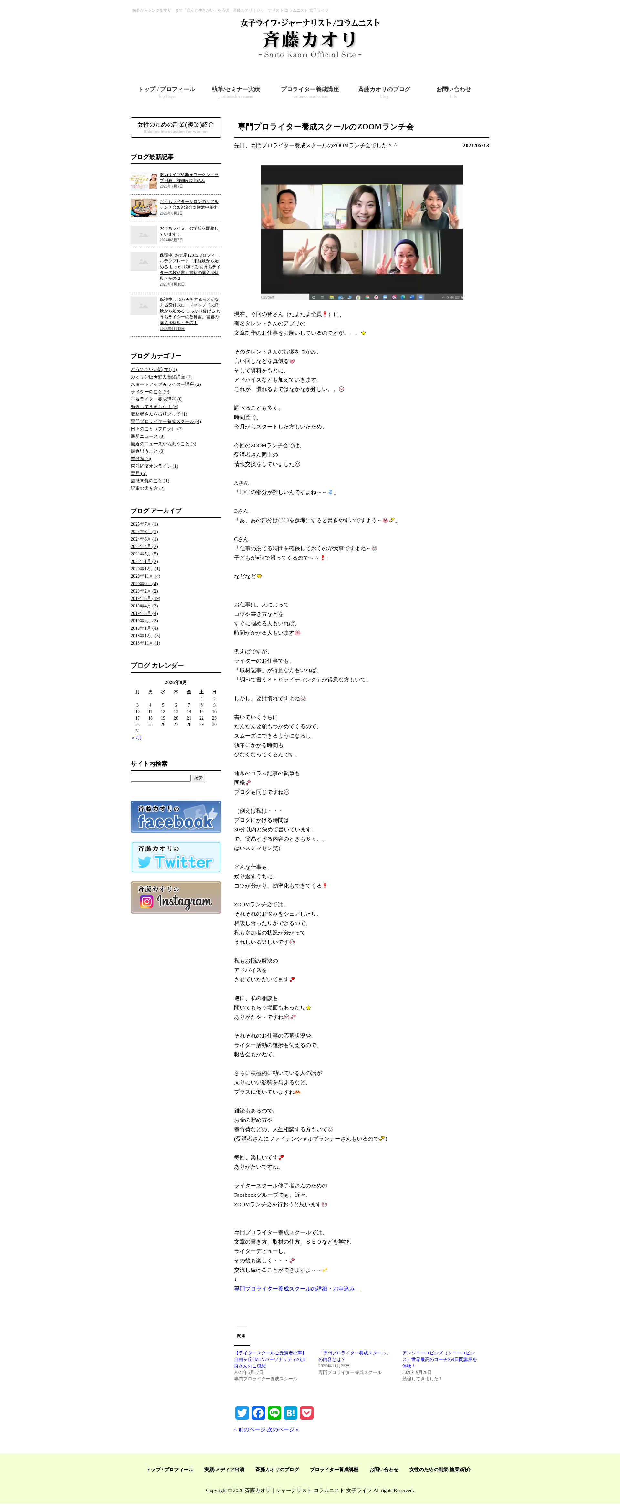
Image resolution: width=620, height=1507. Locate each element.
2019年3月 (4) (144, 613)
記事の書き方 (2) (148, 488)
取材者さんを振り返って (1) (159, 414)
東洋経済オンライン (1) (154, 466)
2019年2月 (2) (144, 620)
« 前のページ (250, 1430)
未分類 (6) (141, 458)
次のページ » (283, 1430)
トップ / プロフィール (169, 1469)
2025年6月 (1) (144, 531)
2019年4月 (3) (144, 606)
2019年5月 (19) (145, 598)
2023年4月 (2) (144, 546)
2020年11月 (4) (145, 576)
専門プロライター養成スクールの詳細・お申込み (297, 1289)
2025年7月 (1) (144, 524)
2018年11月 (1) (145, 643)
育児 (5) (139, 473)
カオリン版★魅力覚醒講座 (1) (161, 376)
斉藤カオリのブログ (277, 1469)
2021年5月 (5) (144, 554)
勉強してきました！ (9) (154, 406)
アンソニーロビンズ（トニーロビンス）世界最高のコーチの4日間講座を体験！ (439, 1359)
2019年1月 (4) (144, 628)
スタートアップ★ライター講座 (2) (166, 384)
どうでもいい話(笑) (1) (154, 369)
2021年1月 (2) (144, 561)
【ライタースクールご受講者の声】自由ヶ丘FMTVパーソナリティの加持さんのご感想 (270, 1359)
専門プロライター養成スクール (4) (166, 421)
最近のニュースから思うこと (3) (163, 443)
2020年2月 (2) (144, 591)
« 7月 (137, 737)
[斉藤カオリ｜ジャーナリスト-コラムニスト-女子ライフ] (310, 58)
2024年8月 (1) (144, 539)
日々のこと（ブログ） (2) (157, 429)
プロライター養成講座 (334, 1469)
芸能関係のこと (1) (150, 481)
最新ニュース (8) (148, 436)
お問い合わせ (383, 1469)
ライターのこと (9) (150, 391)
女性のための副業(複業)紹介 (440, 1469)
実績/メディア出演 (224, 1469)
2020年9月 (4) (144, 583)
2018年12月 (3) (145, 635)
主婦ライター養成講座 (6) (157, 399)
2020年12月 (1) (145, 568)
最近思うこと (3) (148, 451)
